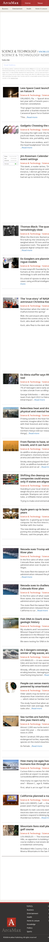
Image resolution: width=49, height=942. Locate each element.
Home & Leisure (33, 921)
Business (5, 9)
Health (29, 9)
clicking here (14, 78)
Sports (29, 931)
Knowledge (31, 924)
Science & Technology (30, 95)
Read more (32, 117)
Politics (29, 928)
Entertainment (17, 9)
